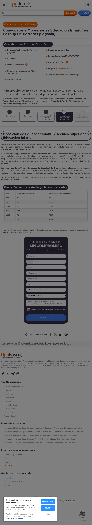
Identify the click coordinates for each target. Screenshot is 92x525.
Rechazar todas (47, 507)
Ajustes (48, 514)
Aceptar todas (47, 501)
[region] (30, 509)
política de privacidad (14, 518)
